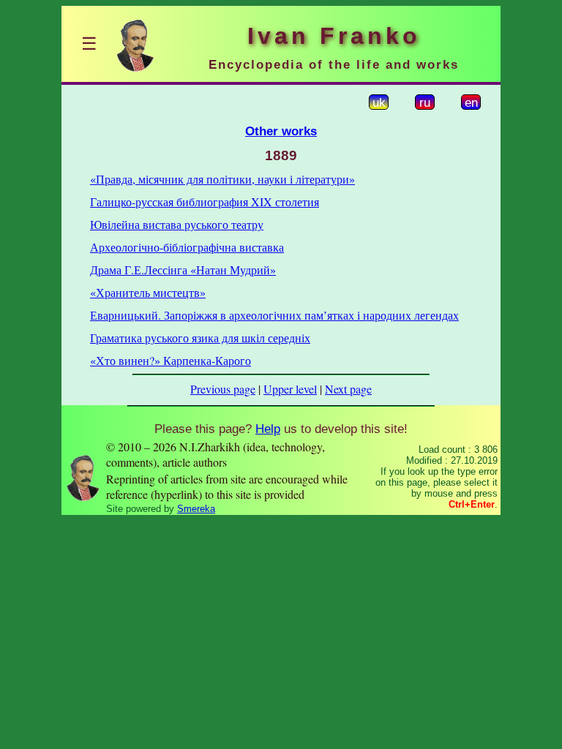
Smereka (196, 508)
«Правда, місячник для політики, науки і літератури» (222, 179)
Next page (348, 388)
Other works (281, 131)
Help (267, 428)
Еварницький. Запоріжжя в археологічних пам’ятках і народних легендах (274, 315)
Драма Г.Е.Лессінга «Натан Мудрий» (183, 269)
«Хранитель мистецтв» (148, 292)
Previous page (222, 388)
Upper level (290, 388)
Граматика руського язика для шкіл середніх (200, 337)
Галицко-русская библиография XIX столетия (204, 201)
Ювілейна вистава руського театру (176, 224)
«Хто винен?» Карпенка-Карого (170, 360)
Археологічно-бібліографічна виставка (187, 247)
